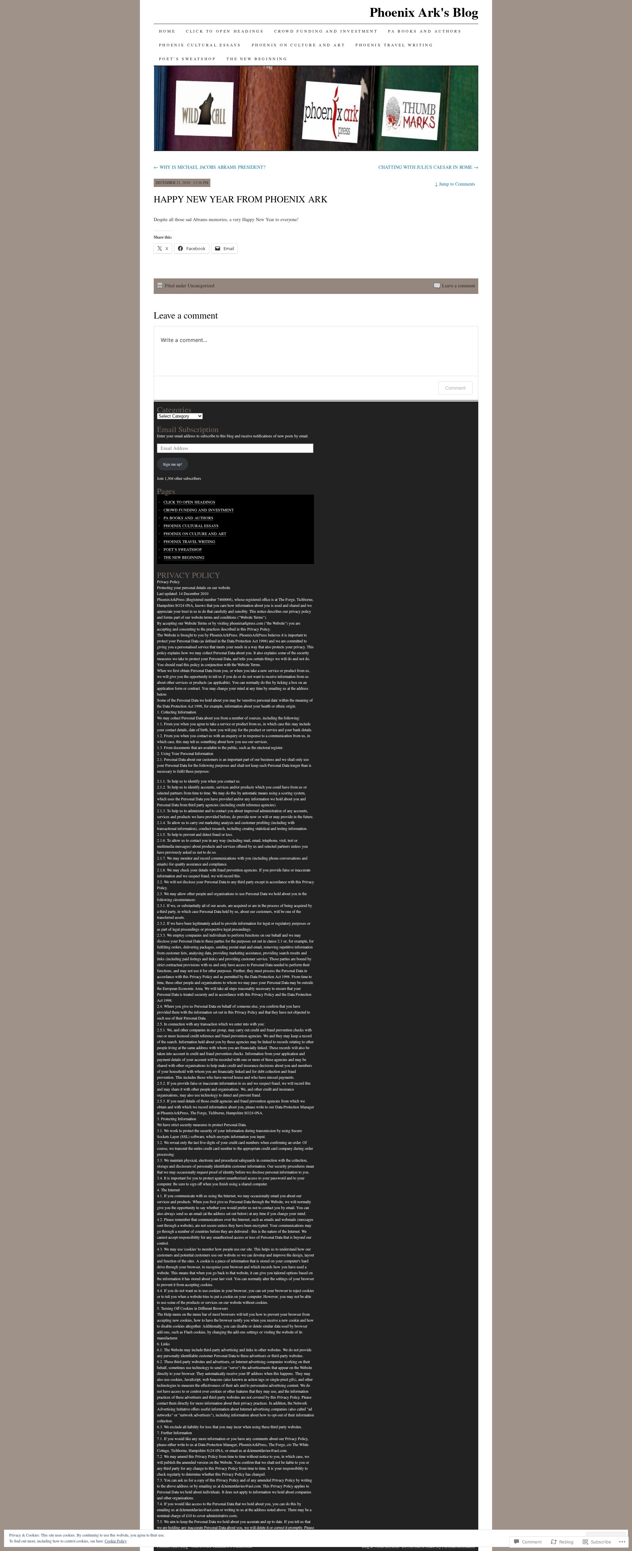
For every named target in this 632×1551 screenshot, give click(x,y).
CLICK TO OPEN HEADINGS (225, 31)
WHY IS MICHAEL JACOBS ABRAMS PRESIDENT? (209, 167)
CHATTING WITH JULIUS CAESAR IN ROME (428, 167)
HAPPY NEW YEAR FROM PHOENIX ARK (241, 199)
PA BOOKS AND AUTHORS (424, 31)
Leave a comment (458, 285)
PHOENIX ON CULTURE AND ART (298, 44)
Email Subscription (188, 429)
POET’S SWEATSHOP (187, 58)
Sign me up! (172, 464)
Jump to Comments (455, 184)
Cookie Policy (116, 1540)
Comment (455, 388)
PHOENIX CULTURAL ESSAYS (200, 44)
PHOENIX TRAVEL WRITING (394, 44)
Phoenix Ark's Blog (424, 11)
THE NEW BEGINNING (256, 58)
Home (167, 31)
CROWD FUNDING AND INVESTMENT (326, 31)
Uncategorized (201, 285)
